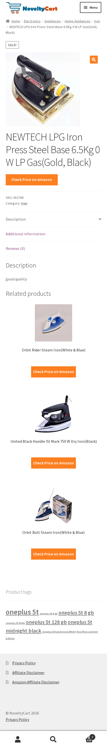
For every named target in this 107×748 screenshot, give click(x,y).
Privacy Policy (24, 662)
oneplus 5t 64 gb (15, 623)
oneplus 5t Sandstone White (59, 631)
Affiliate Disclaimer (28, 672)
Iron (97, 21)
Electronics (32, 21)
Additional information (25, 233)
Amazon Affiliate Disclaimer (35, 682)
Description (16, 219)
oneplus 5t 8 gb (76, 612)
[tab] (54, 219)
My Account (18, 739)
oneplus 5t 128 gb (46, 621)
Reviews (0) (15, 248)
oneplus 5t (22, 611)
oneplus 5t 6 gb (49, 613)
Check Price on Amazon (31, 179)
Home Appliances (78, 21)
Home (15, 21)
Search (53, 739)
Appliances (52, 21)
